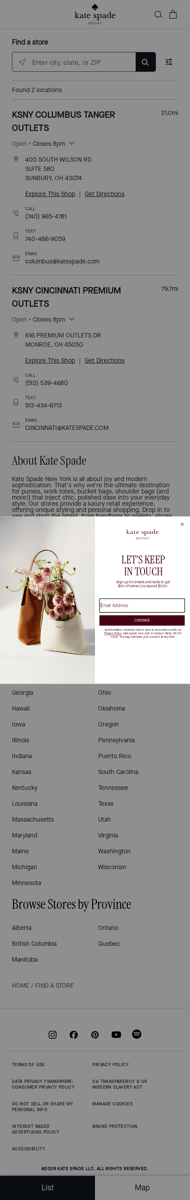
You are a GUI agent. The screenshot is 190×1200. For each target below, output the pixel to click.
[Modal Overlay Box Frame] (95, 599)
